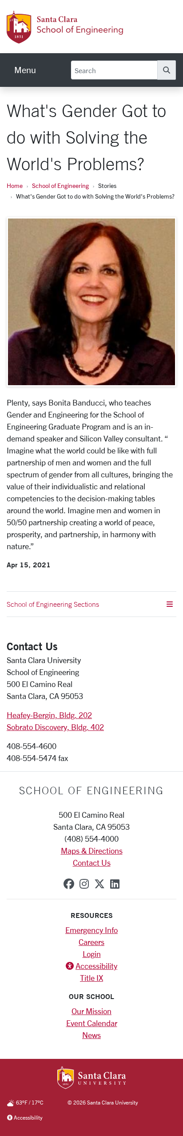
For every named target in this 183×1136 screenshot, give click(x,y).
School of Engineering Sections (53, 604)
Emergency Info (91, 929)
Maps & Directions (92, 850)
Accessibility (96, 965)
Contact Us (92, 862)
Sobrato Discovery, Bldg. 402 (55, 726)
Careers (91, 941)
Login (92, 953)
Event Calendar (91, 1023)
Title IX (91, 977)
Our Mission (91, 1011)
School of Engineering (60, 185)
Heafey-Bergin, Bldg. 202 (49, 714)
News (91, 1035)
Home (15, 185)
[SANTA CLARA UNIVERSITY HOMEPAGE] (91, 1078)
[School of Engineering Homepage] (78, 38)
